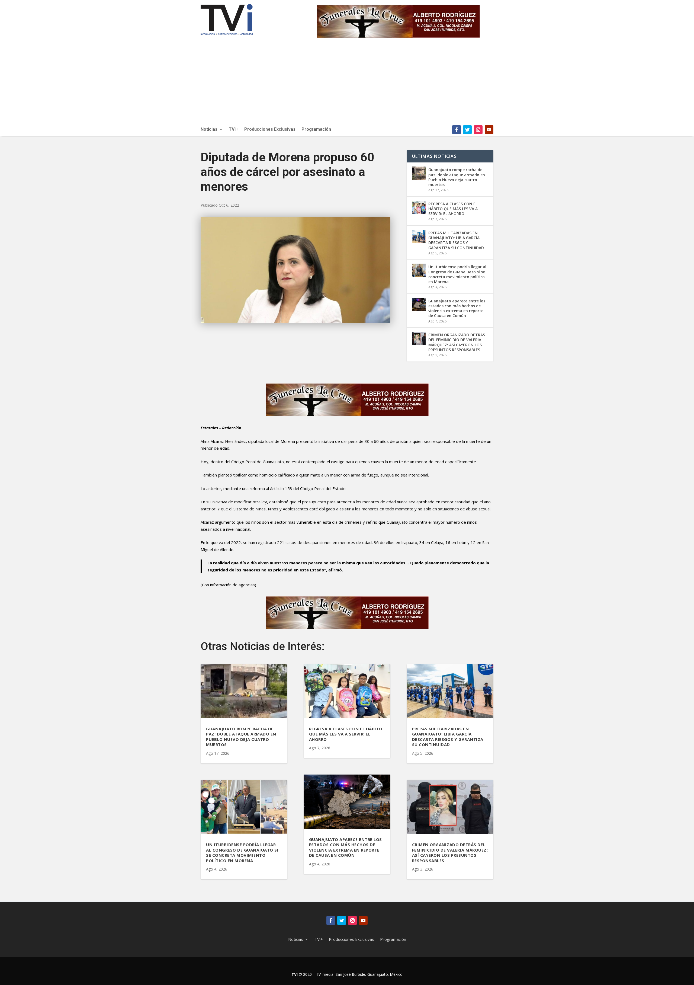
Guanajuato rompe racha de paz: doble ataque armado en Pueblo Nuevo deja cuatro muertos (456, 177)
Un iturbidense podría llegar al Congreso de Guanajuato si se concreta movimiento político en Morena (457, 274)
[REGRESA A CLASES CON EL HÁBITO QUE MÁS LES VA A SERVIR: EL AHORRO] (419, 207)
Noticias (209, 129)
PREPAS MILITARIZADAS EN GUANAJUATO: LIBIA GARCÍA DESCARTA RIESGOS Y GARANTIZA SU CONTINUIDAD (456, 240)
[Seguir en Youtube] (489, 129)
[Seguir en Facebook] (456, 129)
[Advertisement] (347, 85)
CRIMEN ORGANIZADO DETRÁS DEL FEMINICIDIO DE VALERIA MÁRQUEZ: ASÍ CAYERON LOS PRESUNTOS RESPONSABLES (456, 342)
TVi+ (233, 129)
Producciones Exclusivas (269, 129)
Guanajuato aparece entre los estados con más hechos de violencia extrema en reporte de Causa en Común (456, 308)
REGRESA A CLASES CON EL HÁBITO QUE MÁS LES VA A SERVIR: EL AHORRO (453, 208)
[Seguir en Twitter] (467, 129)
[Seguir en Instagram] (478, 129)
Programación (316, 129)
